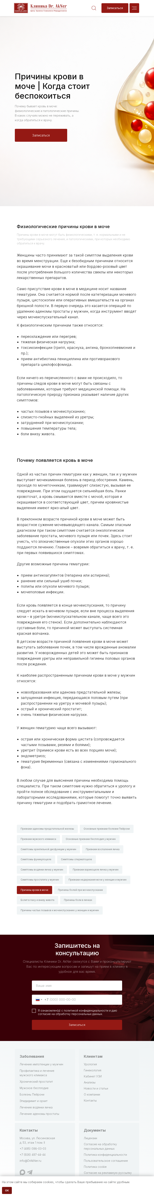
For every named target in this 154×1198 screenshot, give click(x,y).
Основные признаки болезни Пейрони (107, 828)
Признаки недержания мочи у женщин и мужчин (98, 879)
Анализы (89, 1082)
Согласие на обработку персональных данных (100, 1146)
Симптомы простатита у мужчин (40, 879)
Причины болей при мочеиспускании (80, 889)
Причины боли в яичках (78, 899)
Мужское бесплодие (34, 1088)
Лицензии (90, 1138)
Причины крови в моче (34, 889)
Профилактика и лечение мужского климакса (37, 1073)
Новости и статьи (96, 1088)
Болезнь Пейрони (32, 1094)
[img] (134, 8)
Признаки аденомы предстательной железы (47, 828)
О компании (92, 1094)
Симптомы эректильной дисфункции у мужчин (48, 849)
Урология (90, 1064)
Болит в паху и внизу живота (37, 899)
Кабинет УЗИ (93, 1076)
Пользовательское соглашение (106, 1160)
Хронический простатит (36, 1081)
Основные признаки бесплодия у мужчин (91, 838)
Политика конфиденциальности (105, 1154)
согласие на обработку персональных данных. (70, 1014)
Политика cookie (95, 1166)
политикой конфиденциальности (86, 1010)
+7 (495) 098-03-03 (33, 1148)
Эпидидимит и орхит (34, 1101)
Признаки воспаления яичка (103, 849)
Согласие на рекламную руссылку (108, 1172)
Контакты (90, 1100)
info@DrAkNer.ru (30, 1160)
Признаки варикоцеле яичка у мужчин (96, 869)
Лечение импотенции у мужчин (41, 1064)
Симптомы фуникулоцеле (36, 859)
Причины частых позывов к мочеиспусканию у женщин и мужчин (60, 910)
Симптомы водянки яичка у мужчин (42, 869)
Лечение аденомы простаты (39, 1113)
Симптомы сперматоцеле (76, 859)
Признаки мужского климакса (38, 838)
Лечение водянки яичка (36, 1107)
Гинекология (92, 1070)
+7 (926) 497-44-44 (33, 1154)
